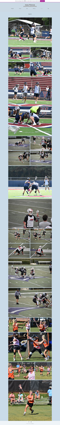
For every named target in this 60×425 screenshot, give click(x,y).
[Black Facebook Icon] (28, 421)
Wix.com (33, 423)
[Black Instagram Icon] (31, 421)
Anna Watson (30, 5)
